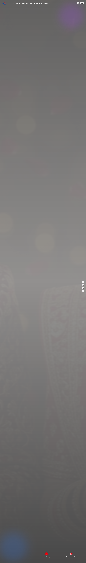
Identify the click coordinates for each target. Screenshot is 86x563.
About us (18, 3)
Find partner (6, 287)
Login (82, 3)
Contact (46, 3)
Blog (31, 3)
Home (12, 3)
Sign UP (16, 287)
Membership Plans (38, 3)
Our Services (25, 3)
